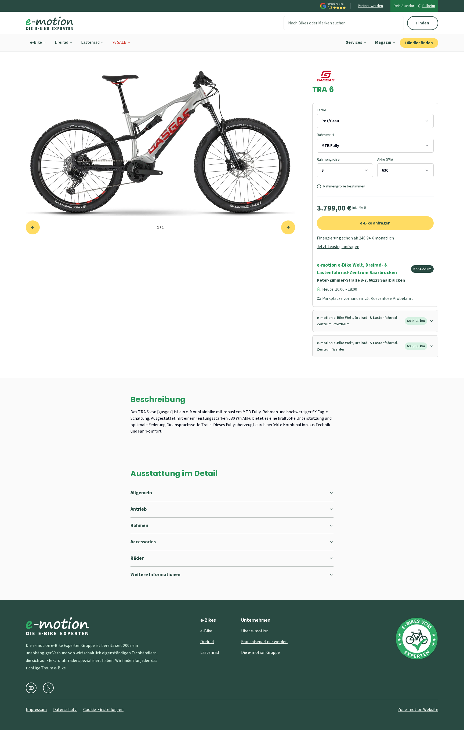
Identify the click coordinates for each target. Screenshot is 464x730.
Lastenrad (90, 42)
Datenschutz (65, 710)
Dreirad (61, 42)
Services (354, 42)
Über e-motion (255, 631)
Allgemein (141, 492)
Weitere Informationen (155, 574)
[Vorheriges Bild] (33, 227)
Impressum (36, 710)
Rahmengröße (328, 159)
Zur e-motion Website (418, 710)
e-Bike (36, 42)
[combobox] (375, 121)
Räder (137, 558)
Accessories (143, 542)
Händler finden (419, 43)
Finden (422, 23)
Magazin (383, 42)
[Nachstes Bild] (288, 227)
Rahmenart (325, 135)
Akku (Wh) (385, 159)
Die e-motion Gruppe (260, 652)
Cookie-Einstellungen (103, 710)
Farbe (321, 110)
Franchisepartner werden (264, 642)
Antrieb (138, 509)
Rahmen (139, 525)
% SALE (119, 42)
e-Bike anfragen (375, 223)
